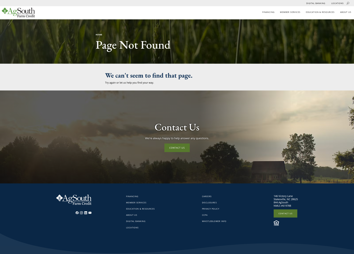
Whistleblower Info (214, 221)
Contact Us (177, 147)
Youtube (89, 212)
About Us (345, 12)
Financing (268, 12)
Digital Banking (315, 3)
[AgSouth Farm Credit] (17, 13)
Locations (337, 3)
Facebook (77, 212)
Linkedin (85, 212)
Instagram (81, 212)
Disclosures (209, 202)
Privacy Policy (210, 208)
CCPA (205, 215)
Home (99, 34)
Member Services (290, 12)
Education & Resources (320, 12)
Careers (207, 196)
